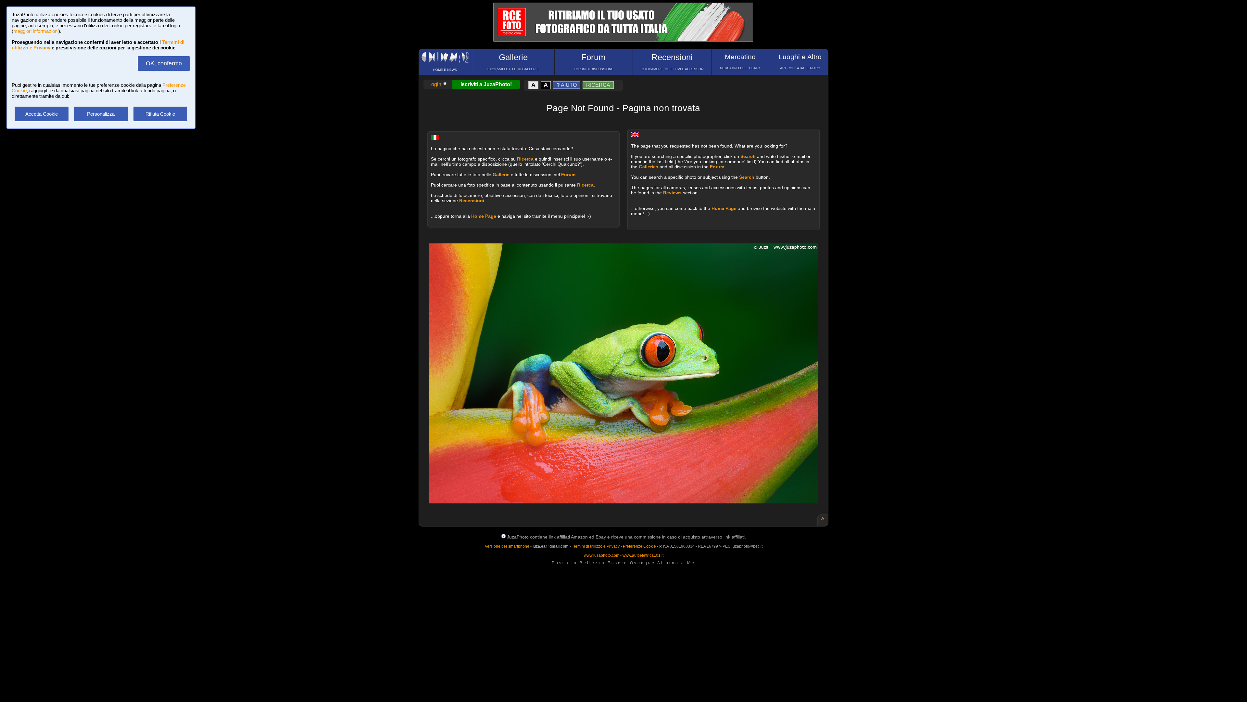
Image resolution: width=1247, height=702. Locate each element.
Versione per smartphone (507, 546)
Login (435, 84)
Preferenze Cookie (639, 546)
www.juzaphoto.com (601, 555)
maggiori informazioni (35, 31)
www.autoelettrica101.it (643, 555)
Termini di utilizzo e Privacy (596, 546)
